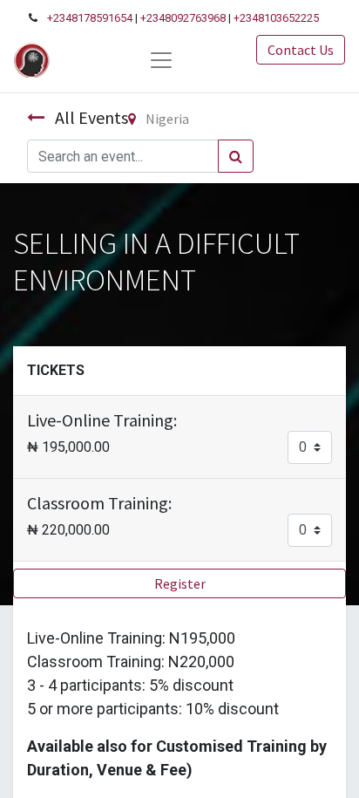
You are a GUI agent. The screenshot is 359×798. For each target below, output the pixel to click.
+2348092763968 (183, 17)
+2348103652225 (276, 17)
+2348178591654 (89, 17)
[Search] (236, 156)
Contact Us (301, 49)
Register (180, 583)
